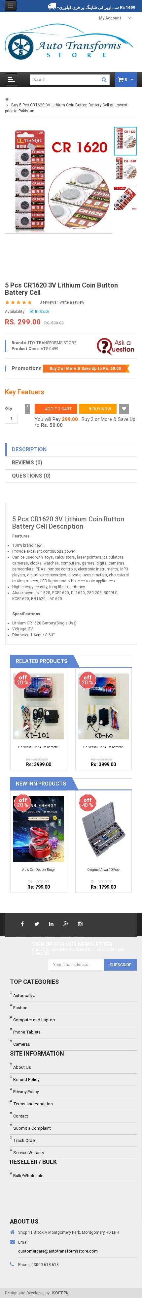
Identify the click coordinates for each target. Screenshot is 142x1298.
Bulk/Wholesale (28, 1175)
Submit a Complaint (32, 1128)
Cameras (21, 1044)
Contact (20, 1116)
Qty (8, 408)
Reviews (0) (27, 462)
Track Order (24, 1140)
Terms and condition (33, 1103)
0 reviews (48, 302)
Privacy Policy (26, 1091)
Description (29, 449)
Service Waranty (28, 1152)
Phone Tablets (27, 1032)
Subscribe (120, 965)
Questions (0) (31, 476)
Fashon (20, 1007)
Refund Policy (26, 1079)
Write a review (71, 302)
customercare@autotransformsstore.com (58, 1251)
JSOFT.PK (59, 1293)
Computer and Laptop (34, 1019)
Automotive (24, 995)
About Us (22, 1067)
